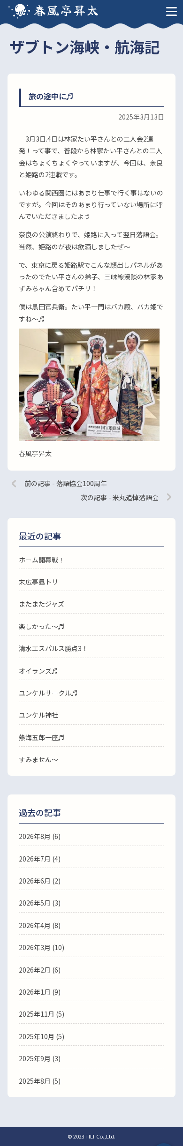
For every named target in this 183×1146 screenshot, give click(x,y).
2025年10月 (36, 1036)
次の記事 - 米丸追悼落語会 (120, 497)
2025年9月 (35, 1058)
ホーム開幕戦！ (42, 559)
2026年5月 (35, 902)
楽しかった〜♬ (42, 626)
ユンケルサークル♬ (48, 692)
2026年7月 (35, 858)
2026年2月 (35, 969)
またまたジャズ (41, 603)
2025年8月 (35, 1081)
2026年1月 (35, 991)
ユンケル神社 (38, 714)
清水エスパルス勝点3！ (53, 648)
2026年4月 (35, 925)
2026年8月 (35, 836)
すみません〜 (38, 759)
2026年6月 (35, 880)
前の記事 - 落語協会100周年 (65, 483)
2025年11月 (36, 1014)
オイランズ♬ (38, 670)
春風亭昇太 (66, 9)
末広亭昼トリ (38, 581)
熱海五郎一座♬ (42, 737)
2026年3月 (35, 947)
